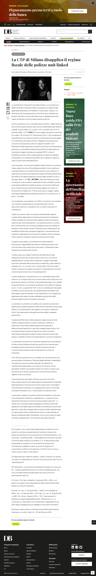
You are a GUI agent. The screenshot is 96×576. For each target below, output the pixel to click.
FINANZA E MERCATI (19, 38)
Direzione (63, 24)
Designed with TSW (86, 573)
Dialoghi (40, 41)
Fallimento (7, 566)
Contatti (42, 573)
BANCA (8, 38)
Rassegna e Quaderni (32, 566)
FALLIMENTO (81, 38)
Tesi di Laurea (86, 41)
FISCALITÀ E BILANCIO (66, 38)
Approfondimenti (24, 41)
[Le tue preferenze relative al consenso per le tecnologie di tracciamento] (92, 572)
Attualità (8, 41)
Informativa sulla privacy (57, 573)
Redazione (85, 24)
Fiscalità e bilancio (9, 563)
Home (5, 45)
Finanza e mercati (9, 554)
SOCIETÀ (53, 38)
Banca (6, 551)
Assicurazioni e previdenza (11, 557)
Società (6, 560)
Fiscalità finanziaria (19, 45)
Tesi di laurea (30, 569)
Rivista (54, 41)
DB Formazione (21, 24)
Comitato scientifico (74, 24)
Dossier (28, 563)
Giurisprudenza (69, 41)
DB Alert (30, 24)
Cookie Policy (72, 573)
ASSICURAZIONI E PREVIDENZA (38, 38)
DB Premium (38, 24)
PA (89, 38)
